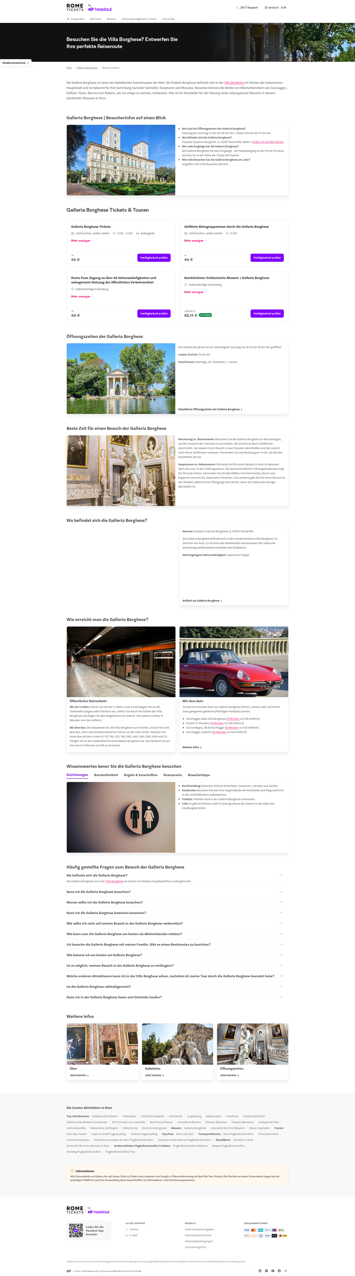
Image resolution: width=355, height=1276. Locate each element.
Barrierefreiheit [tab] (106, 774)
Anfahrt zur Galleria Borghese (200, 600)
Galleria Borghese (87, 67)
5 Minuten (217, 723)
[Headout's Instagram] (266, 1270)
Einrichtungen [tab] (77, 774)
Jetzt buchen (78, 1075)
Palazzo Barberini (254, 1116)
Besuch (111, 19)
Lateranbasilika (76, 1128)
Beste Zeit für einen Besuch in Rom (88, 1146)
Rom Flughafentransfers (238, 1134)
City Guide (168, 19)
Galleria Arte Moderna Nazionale (87, 1122)
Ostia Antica (130, 1128)
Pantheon (232, 1116)
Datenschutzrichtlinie (198, 1235)
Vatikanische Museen (105, 1116)
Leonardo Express (78, 1140)
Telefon (134, 1229)
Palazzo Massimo (216, 1122)
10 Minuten (219, 732)
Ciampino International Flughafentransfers (184, 1140)
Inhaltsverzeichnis (14, 63)
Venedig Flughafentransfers (84, 1151)
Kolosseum (175, 1116)
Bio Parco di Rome (161, 1122)
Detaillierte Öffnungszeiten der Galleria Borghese (209, 409)
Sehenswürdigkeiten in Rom (138, 19)
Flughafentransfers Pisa (120, 1151)
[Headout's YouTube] (272, 1270)
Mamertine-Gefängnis (104, 1128)
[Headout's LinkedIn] (259, 1270)
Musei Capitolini (259, 1128)
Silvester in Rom (243, 1140)
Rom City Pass (185, 1134)
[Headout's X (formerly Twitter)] (285, 1270)
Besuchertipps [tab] (199, 774)
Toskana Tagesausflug (144, 1134)
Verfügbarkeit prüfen (154, 257)
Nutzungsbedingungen (199, 1241)
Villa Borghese (234, 82)
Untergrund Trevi (268, 1122)
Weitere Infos (190, 747)
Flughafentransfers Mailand (190, 1146)
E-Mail (133, 1235)
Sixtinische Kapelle (152, 1116)
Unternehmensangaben (199, 1229)
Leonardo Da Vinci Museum (228, 1128)
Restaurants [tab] (172, 774)
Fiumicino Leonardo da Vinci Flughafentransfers (123, 1140)
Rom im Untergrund (154, 1128)
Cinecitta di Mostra (189, 1122)
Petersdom (129, 1116)
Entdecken (77, 19)
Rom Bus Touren (77, 1134)
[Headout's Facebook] (279, 1270)
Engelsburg (194, 1116)
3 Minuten (233, 718)
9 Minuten (232, 727)
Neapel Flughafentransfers (228, 1146)
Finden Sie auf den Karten (267, 142)
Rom (69, 67)
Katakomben (214, 1116)
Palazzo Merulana (242, 1122)
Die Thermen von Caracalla (128, 1122)
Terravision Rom (268, 1134)
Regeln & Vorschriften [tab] (141, 774)
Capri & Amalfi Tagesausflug (109, 1134)
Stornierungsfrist (195, 1247)
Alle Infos (95, 19)
